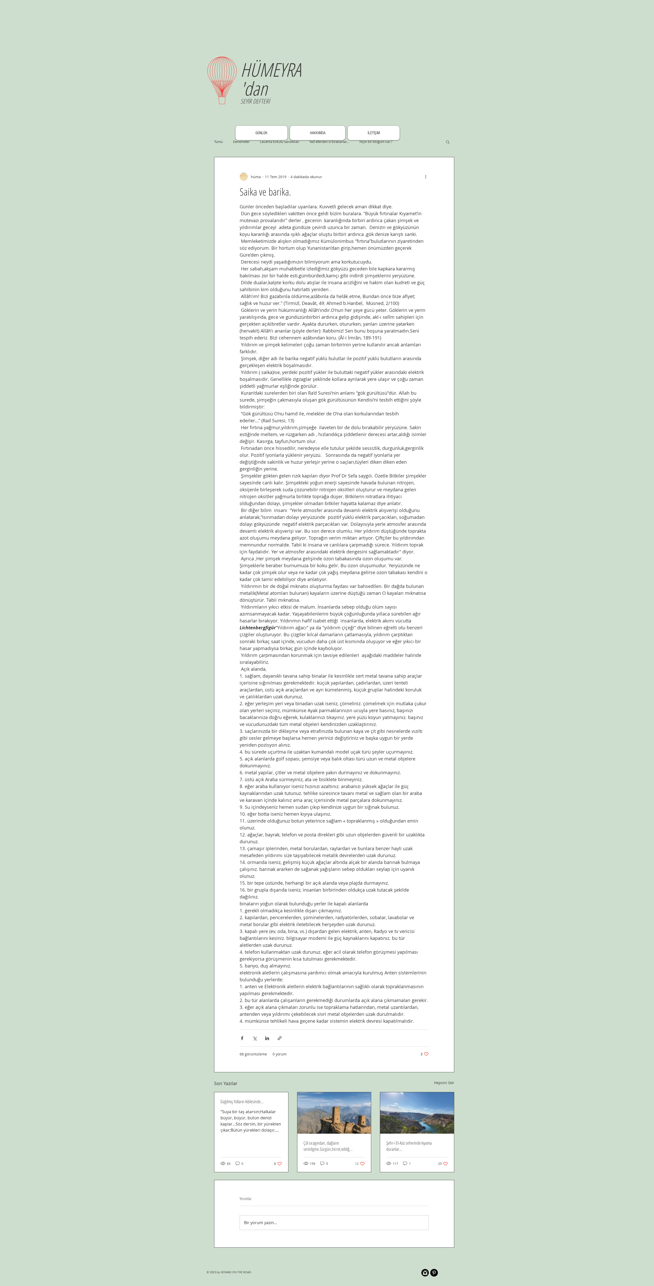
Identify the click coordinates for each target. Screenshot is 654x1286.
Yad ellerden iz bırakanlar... (329, 141)
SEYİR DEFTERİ (255, 101)
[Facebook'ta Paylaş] (242, 1038)
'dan (253, 88)
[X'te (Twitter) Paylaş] (254, 1038)
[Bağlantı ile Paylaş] (279, 1038)
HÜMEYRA (270, 69)
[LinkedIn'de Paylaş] (267, 1038)
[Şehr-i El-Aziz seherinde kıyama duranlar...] (417, 1113)
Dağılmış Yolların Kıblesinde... (242, 1101)
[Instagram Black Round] (425, 1273)
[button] (447, 142)
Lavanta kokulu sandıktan (279, 141)
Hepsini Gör (444, 1082)
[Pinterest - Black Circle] (434, 1273)
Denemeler (241, 141)
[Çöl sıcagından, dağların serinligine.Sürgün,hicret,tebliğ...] (334, 1113)
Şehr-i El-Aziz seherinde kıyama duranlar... (409, 1146)
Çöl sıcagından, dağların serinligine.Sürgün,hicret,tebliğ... (328, 1146)
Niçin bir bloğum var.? (375, 141)
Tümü (218, 141)
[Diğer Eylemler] (426, 177)
